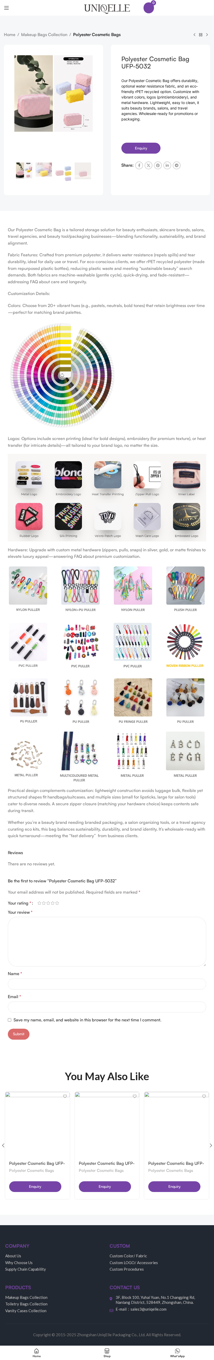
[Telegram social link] (177, 165)
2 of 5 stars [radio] (43, 903)
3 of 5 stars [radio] (48, 903)
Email (14, 996)
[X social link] (148, 165)
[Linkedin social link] (167, 165)
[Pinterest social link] (158, 165)
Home (9, 34)
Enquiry (141, 148)
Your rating (19, 903)
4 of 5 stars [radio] (52, 903)
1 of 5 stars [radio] (39, 903)
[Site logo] (107, 7)
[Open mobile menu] (6, 8)
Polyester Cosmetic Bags (97, 34)
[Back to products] (201, 35)
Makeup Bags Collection (44, 34)
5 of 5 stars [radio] (57, 903)
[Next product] (207, 35)
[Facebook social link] (139, 165)
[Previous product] (194, 35)
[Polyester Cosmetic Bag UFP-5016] (37, 1124)
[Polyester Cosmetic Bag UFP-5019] (176, 1124)
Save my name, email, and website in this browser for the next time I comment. (87, 1019)
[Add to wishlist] (65, 1096)
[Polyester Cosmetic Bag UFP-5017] (107, 1125)
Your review (20, 912)
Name (15, 973)
